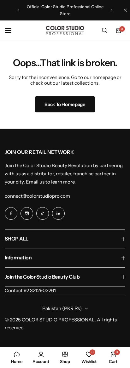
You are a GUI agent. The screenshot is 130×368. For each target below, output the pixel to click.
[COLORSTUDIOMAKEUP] (65, 30)
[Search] (104, 30)
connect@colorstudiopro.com (37, 196)
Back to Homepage (64, 104)
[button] (18, 10)
